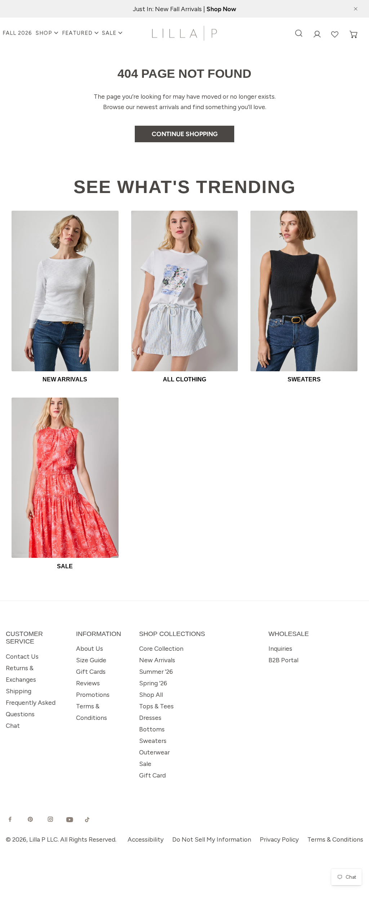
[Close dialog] (346, 336)
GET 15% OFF (99, 561)
